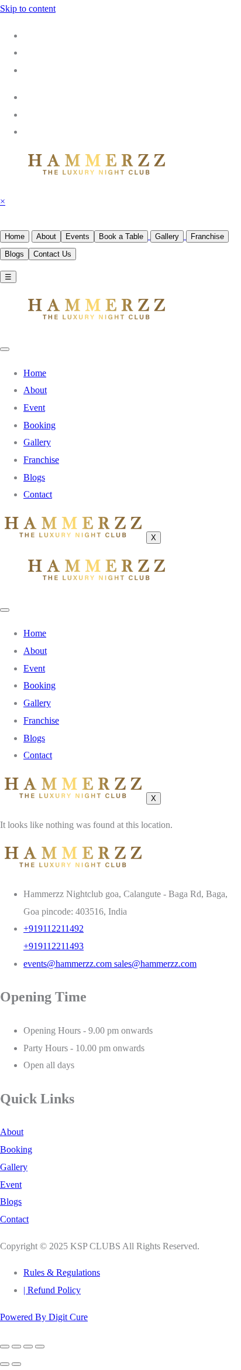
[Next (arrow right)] (16, 1364)
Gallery (167, 236)
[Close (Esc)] (39, 1346)
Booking (39, 425)
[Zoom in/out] (4, 1346)
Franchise (207, 236)
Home (15, 236)
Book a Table (121, 236)
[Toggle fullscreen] (16, 1346)
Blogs (14, 254)
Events (77, 236)
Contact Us (52, 254)
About (46, 236)
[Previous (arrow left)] (4, 1364)
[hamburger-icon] (4, 349)
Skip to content (28, 8)
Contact (37, 494)
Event (34, 408)
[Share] (28, 1346)
